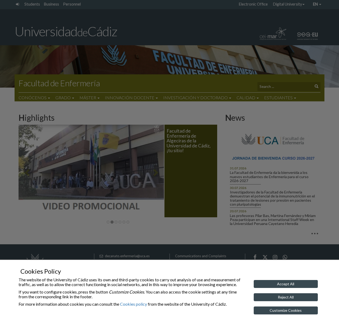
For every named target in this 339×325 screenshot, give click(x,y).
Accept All (285, 284)
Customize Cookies (286, 310)
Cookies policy (133, 303)
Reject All (286, 297)
